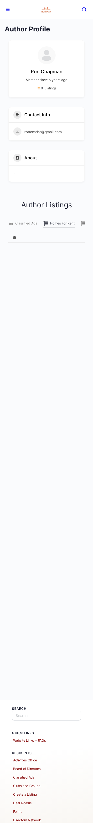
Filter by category (12, 237)
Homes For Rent (62, 223)
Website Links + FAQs (29, 740)
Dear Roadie (22, 803)
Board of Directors (27, 769)
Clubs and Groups (26, 786)
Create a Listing (25, 794)
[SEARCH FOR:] (46, 716)
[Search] (84, 9)
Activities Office (25, 760)
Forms (17, 811)
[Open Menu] (7, 9)
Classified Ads (26, 223)
